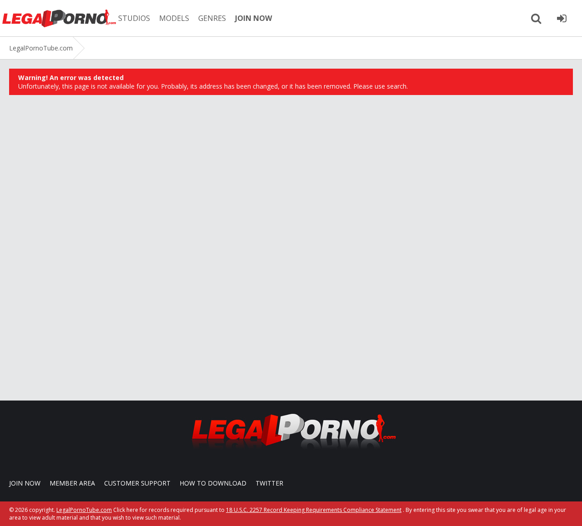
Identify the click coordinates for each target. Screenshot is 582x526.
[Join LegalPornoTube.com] (561, 18)
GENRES (212, 18)
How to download (213, 483)
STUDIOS (134, 18)
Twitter (269, 483)
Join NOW (24, 483)
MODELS (174, 18)
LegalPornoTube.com (59, 18)
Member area (72, 483)
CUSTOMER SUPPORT (137, 483)
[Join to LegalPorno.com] (291, 451)
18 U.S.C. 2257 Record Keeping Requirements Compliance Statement (313, 510)
